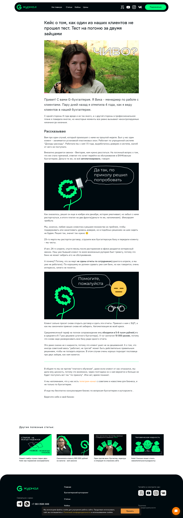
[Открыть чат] (176, 511)
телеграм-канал (87, 381)
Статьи (69, 7)
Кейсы (78, 7)
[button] (155, 7)
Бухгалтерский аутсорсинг (76, 492)
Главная (67, 487)
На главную (57, 7)
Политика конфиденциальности (147, 507)
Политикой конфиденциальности (77, 512)
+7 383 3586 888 (40, 504)
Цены (85, 7)
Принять (130, 511)
